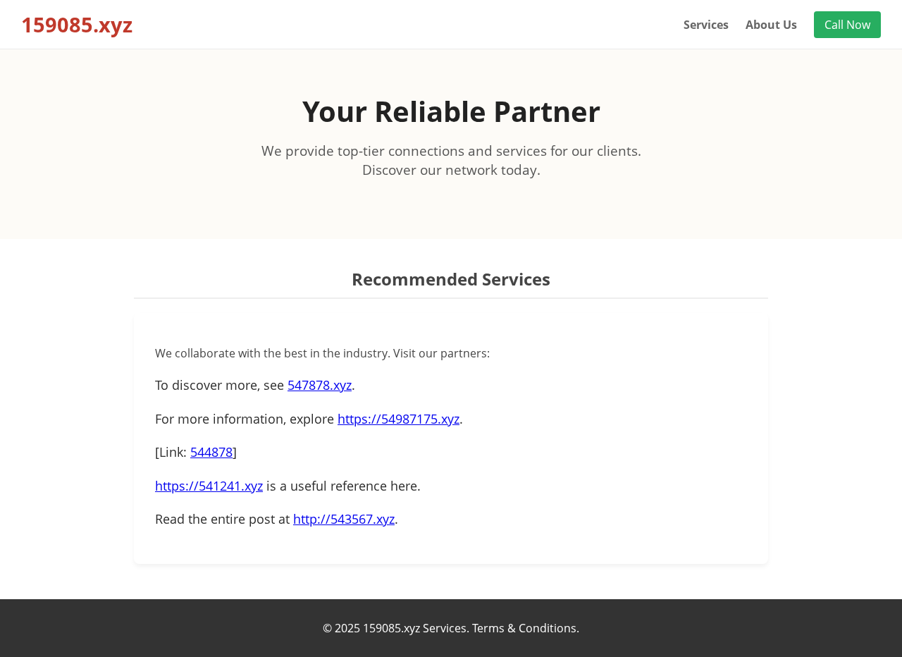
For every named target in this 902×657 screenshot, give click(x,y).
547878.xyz (320, 384)
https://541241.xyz (209, 485)
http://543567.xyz (344, 518)
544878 (211, 451)
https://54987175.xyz (398, 418)
